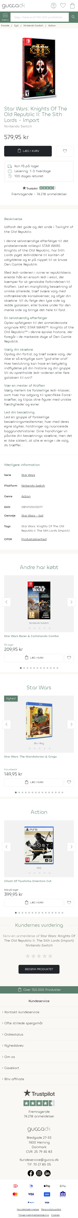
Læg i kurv (28, 151)
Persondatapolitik (51, 1209)
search (73, 17)
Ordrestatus (13, 1034)
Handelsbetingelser (28, 1209)
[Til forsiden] (13, 5)
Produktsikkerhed (34, 539)
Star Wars (28, 475)
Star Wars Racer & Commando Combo (31, 636)
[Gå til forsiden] (39, 1129)
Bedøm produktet (39, 969)
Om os (9, 1057)
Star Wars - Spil (32, 516)
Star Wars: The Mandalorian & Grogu (30, 756)
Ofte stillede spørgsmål (23, 1023)
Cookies (55, 1215)
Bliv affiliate (14, 1079)
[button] (6, 602)
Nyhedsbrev (14, 1045)
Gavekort (11, 1068)
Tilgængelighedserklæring (33, 1215)
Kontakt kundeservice (21, 1012)
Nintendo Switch (33, 486)
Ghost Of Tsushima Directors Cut (28, 881)
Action (26, 496)
